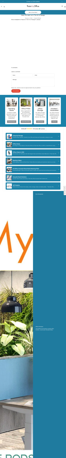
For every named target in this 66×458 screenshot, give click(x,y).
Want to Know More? (33, 12)
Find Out (54, 121)
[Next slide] (62, 1)
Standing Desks (11, 121)
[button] (33, 129)
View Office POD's (26, 121)
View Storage (40, 121)
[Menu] (1, 6)
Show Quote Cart (64, 190)
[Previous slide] (3, 1)
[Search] (4, 6)
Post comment (16, 90)
